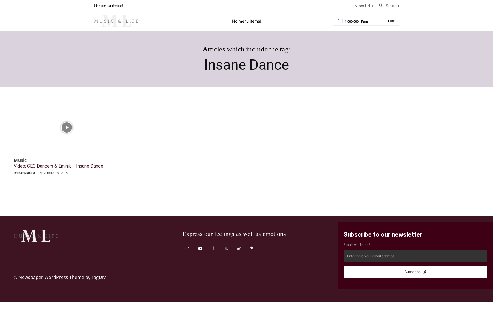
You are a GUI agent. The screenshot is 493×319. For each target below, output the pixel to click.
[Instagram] (188, 249)
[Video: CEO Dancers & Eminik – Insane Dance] (67, 127)
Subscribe (413, 272)
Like (391, 21)
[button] (387, 6)
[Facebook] (213, 249)
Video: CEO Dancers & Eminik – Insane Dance (58, 166)
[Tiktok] (239, 249)
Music (20, 160)
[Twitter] (226, 249)
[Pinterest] (252, 249)
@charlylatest (24, 172)
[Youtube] (200, 249)
